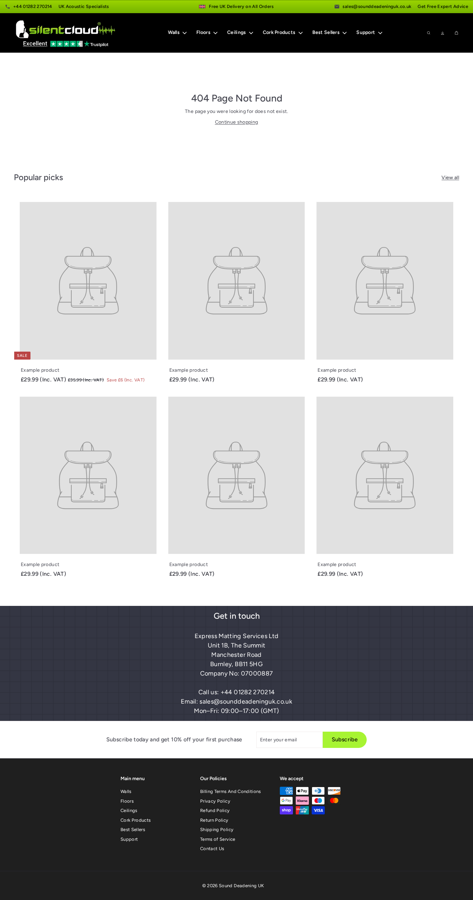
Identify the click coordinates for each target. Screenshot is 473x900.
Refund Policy (215, 810)
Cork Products (280, 32)
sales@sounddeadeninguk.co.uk (376, 6)
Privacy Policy (215, 801)
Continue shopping (236, 122)
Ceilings (237, 32)
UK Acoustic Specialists (84, 6)
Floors (204, 32)
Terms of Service (217, 839)
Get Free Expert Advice (443, 6)
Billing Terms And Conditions (230, 791)
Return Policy (214, 820)
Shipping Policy (216, 829)
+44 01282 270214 (32, 6)
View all (450, 177)
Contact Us (212, 848)
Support (366, 32)
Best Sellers (326, 32)
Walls (174, 32)
